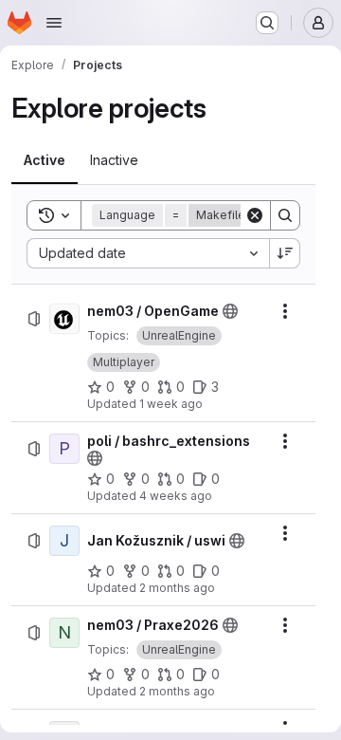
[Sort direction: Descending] (285, 253)
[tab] (44, 160)
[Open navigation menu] (54, 23)
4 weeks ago (175, 496)
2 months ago (177, 588)
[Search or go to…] (267, 22)
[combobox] (148, 253)
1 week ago (171, 404)
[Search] (285, 215)
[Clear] (254, 215)
